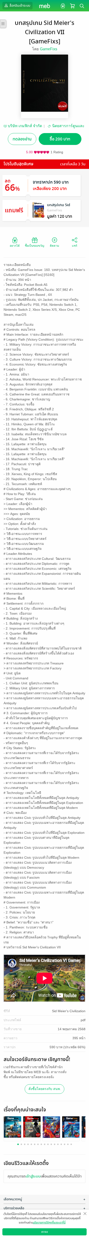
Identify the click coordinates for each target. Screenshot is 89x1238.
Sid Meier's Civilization (68, 1011)
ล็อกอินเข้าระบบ (19, 5)
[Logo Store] (44, 5)
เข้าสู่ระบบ (33, 1176)
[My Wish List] (62, 6)
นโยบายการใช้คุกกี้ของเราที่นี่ (49, 1222)
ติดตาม (54, 245)
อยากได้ (15, 245)
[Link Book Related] (12, 1127)
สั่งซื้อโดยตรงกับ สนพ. (44, 1089)
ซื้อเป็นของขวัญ (34, 245)
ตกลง (44, 1231)
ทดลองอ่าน (22, 139)
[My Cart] (72, 6)
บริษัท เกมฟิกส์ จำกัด (25, 126)
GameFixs (48, 49)
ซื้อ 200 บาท (60, 139)
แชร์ (74, 245)
